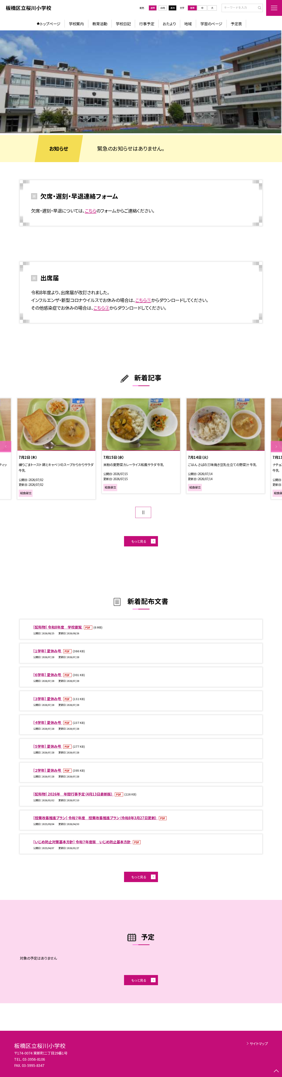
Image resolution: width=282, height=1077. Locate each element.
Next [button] (276, 446)
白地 (162, 7)
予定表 (236, 23)
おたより (169, 23)
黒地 (172, 7)
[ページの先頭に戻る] (276, 1071)
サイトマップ (259, 1043)
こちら (90, 210)
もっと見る (138, 541)
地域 (188, 23)
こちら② (101, 307)
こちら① (143, 300)
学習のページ (211, 23)
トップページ (50, 23)
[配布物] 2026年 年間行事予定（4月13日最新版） (73, 794)
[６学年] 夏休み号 (47, 674)
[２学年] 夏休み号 (47, 770)
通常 (152, 7)
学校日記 (123, 23)
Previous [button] (5, 446)
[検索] (259, 8)
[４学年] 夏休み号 (47, 722)
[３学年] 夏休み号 (47, 698)
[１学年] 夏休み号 (47, 650)
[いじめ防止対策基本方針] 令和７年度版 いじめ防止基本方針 (82, 841)
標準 (192, 7)
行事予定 (146, 23)
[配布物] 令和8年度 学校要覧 (58, 627)
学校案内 (76, 23)
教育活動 (99, 23)
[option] (141, 81)
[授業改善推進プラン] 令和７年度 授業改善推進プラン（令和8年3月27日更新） (95, 817)
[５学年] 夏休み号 (47, 746)
